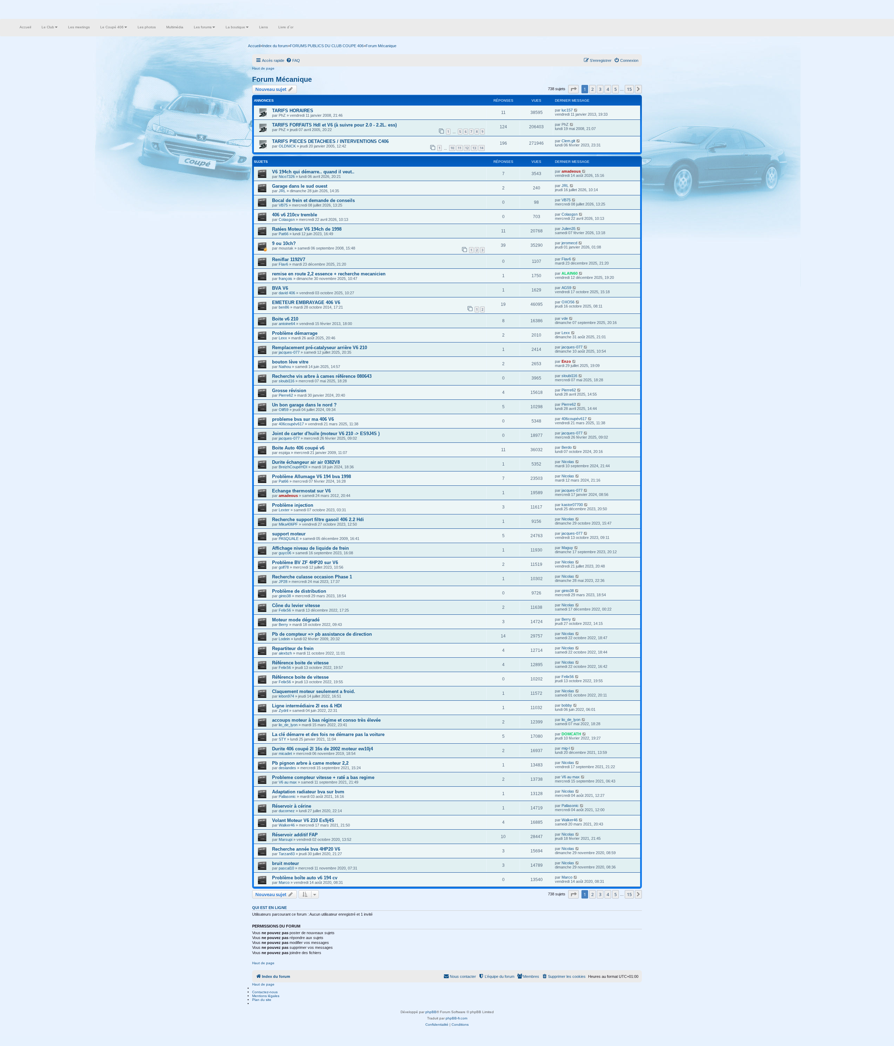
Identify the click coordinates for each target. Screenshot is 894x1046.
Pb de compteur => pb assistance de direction (322, 634)
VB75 (283, 205)
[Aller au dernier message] (576, 110)
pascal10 (286, 868)
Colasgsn (287, 219)
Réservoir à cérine (291, 806)
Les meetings (79, 27)
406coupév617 (291, 424)
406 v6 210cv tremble (294, 214)
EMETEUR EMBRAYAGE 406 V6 (306, 302)
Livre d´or (285, 27)
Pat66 (283, 234)
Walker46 (287, 825)
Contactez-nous (265, 992)
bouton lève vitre (290, 362)
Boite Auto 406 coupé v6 (298, 447)
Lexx (283, 338)
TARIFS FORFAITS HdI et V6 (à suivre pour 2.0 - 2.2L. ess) (334, 125)
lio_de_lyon (288, 725)
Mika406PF (288, 524)
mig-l (566, 748)
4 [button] (608, 89)
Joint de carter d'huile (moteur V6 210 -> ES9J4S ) (326, 433)
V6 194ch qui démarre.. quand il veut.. (313, 171)
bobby (567, 705)
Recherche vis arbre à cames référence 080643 (322, 376)
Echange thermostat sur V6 (301, 490)
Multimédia (174, 27)
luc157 (567, 110)
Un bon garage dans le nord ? (304, 404)
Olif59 (283, 409)
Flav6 (283, 264)
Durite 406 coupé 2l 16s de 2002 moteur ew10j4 (322, 748)
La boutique (235, 27)
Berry (283, 624)
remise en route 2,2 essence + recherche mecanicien (329, 273)
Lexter (284, 510)
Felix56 (285, 610)
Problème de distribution (299, 591)
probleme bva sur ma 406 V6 (303, 419)
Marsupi (285, 839)
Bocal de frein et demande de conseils (313, 200)
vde (565, 318)
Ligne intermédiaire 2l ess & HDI (307, 705)
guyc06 (285, 553)
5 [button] (615, 89)
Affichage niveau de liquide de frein (310, 548)
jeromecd (569, 243)
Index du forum (275, 46)
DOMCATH (571, 734)
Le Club (48, 27)
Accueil (25, 27)
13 (474, 148)
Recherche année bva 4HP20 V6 (306, 849)
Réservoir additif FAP (295, 834)
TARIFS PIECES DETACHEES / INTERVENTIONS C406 (330, 141)
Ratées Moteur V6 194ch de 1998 (307, 229)
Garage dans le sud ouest (299, 186)
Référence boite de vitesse (300, 662)
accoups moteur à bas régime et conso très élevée (326, 720)
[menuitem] (293, 60)
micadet (285, 753)
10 (452, 148)
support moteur (289, 533)
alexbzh (285, 653)
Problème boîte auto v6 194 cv (304, 877)
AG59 (566, 288)
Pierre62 (286, 395)
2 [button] (592, 89)
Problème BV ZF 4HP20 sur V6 (305, 562)
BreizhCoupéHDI (293, 467)
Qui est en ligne (269, 908)
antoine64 (287, 324)
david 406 (287, 293)
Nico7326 (287, 176)
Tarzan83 (287, 854)
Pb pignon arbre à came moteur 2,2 (310, 763)
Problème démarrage (294, 333)
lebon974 (286, 696)
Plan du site (261, 1000)
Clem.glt (568, 141)
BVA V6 (280, 288)
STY (282, 739)
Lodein (284, 639)
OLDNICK (287, 146)
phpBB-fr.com (456, 1018)
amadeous (571, 171)
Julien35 (569, 228)
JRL (282, 191)
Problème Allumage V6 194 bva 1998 (311, 476)
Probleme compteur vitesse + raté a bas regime (323, 777)
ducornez (287, 811)
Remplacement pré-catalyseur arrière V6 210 (319, 347)
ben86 (284, 307)
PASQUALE (289, 538)
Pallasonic (287, 796)
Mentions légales (265, 996)
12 (467, 148)
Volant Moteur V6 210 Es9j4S (303, 820)
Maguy (567, 548)
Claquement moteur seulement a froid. (313, 691)
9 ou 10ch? (284, 243)
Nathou (285, 367)
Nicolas (568, 462)
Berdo (567, 447)
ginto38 (285, 596)
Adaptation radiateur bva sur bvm (308, 791)
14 (481, 148)
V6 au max (288, 782)
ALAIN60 (570, 273)
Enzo (566, 361)
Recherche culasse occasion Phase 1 (312, 576)
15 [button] (629, 89)
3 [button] (600, 89)
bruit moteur (285, 863)
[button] (573, 89)
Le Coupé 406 (112, 27)
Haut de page (263, 68)
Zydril (283, 710)
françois (285, 278)
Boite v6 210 (285, 319)
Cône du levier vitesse (296, 605)
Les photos (147, 27)
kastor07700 (572, 505)
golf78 (284, 567)
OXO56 (568, 302)
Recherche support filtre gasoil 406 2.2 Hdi (318, 519)
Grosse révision (289, 390)
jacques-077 (289, 352)
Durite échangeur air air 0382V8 (306, 462)
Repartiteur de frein (293, 648)
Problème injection (292, 505)
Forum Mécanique (282, 79)
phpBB (431, 1012)
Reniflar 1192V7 (288, 259)
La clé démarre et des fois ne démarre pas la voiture (328, 734)
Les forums (203, 27)
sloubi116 (286, 381)
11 (459, 148)
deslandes (287, 768)
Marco (284, 882)
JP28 (283, 581)
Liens (263, 27)
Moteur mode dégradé (296, 619)
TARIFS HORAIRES (292, 110)
